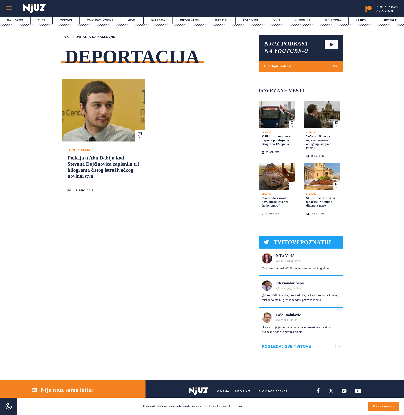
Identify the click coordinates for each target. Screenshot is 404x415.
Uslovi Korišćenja (271, 391)
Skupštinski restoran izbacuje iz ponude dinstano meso (320, 201)
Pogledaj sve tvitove (286, 346)
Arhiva (361, 20)
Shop (41, 20)
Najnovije (15, 20)
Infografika (190, 20)
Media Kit (242, 391)
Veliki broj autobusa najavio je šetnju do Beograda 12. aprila (276, 140)
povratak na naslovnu (93, 37)
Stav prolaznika (100, 20)
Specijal (221, 20)
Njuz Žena (333, 20)
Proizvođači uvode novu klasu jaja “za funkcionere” (275, 201)
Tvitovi (66, 20)
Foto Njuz (251, 20)
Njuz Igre (389, 20)
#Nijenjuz (303, 20)
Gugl (132, 20)
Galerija (158, 20)
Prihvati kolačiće (384, 406)
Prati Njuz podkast (277, 66)
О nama (223, 391)
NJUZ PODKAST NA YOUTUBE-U (286, 47)
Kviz (277, 20)
